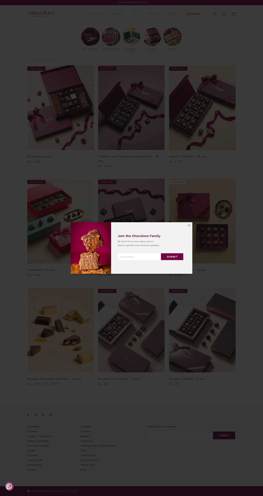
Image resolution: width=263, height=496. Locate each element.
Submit (172, 256)
